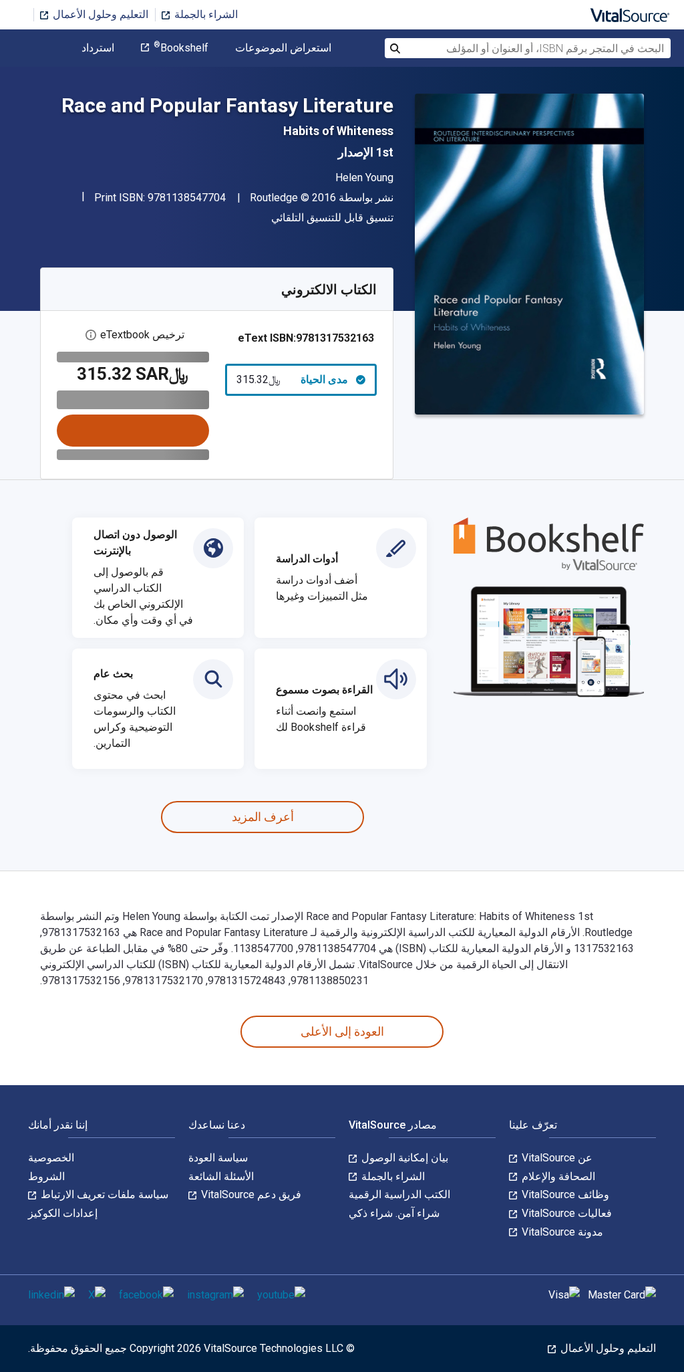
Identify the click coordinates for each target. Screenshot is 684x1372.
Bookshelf (181, 48)
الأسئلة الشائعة (221, 1176)
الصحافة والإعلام (557, 1176)
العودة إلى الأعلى (342, 1031)
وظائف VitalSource (564, 1194)
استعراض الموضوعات (283, 48)
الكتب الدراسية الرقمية (399, 1194)
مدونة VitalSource (561, 1232)
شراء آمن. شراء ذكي (394, 1213)
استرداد (97, 48)
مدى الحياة (292, 379)
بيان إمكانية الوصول (403, 1157)
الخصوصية (51, 1157)
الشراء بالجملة (205, 14)
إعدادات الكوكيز (63, 1213)
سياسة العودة (218, 1157)
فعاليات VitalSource (565, 1213)
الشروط (46, 1176)
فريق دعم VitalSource (249, 1194)
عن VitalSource (555, 1157)
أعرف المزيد (263, 817)
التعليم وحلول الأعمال (99, 14)
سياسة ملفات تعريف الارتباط (103, 1194)
